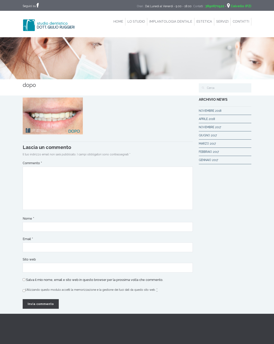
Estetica (204, 21)
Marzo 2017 (207, 143)
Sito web (29, 259)
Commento (32, 163)
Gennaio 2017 (208, 160)
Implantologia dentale (170, 21)
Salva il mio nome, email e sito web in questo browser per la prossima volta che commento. (94, 280)
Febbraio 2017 (209, 151)
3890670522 (214, 6)
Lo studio (136, 21)
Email (28, 239)
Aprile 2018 (207, 119)
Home (118, 21)
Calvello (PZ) (241, 6)
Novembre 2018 (210, 110)
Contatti (241, 21)
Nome (28, 218)
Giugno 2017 (208, 135)
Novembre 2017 (210, 127)
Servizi (222, 21)
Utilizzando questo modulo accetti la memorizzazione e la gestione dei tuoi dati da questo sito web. (91, 289)
